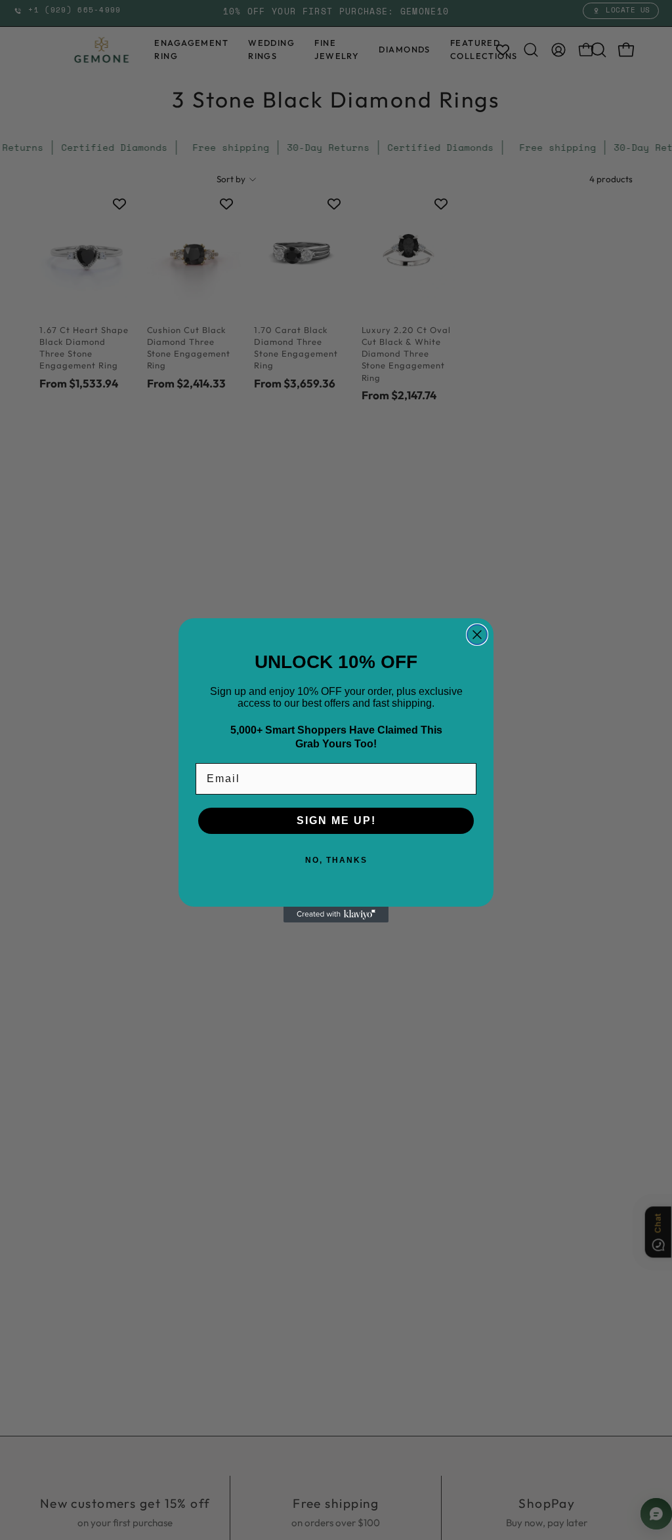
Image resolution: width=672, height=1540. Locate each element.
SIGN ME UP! (336, 820)
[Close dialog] (477, 634)
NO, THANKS (336, 860)
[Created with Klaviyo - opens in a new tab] (336, 914)
